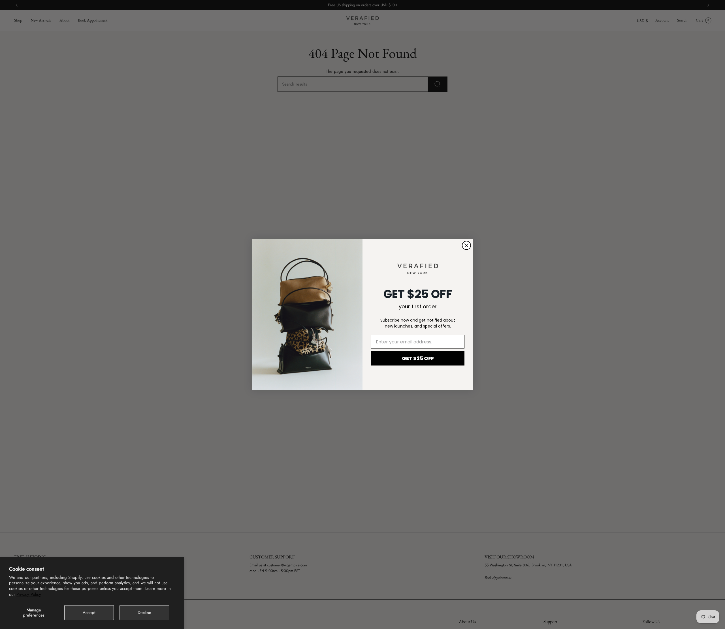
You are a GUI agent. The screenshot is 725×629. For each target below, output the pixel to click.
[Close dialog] (466, 245)
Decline (144, 612)
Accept (89, 612)
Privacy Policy (28, 594)
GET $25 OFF (418, 358)
